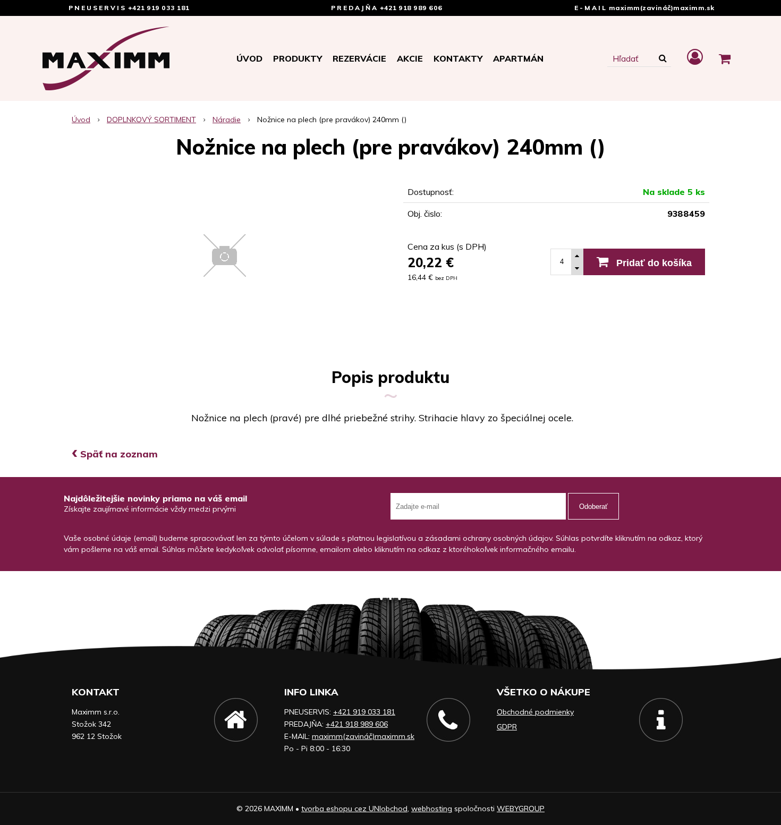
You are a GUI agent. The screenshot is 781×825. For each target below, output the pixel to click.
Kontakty (458, 58)
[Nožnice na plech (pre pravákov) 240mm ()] (225, 255)
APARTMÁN (518, 58)
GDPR (507, 727)
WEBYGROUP (521, 808)
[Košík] (725, 58)
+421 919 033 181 (159, 8)
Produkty (297, 58)
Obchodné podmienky (535, 712)
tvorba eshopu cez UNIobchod (354, 808)
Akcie (410, 58)
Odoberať (593, 507)
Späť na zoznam (115, 454)
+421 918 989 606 (411, 8)
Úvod (249, 58)
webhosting (431, 808)
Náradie (227, 119)
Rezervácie (359, 58)
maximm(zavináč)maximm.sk (662, 8)
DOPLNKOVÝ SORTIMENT (151, 119)
